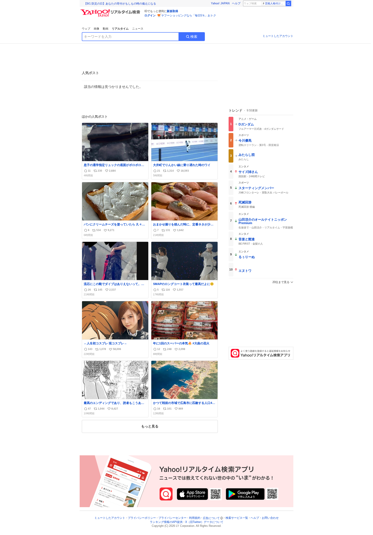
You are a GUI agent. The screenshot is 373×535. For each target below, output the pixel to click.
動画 (105, 28)
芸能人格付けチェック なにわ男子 (275, 3)
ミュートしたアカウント (277, 36)
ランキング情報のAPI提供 (166, 522)
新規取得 (172, 11)
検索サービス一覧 (237, 518)
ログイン (150, 15)
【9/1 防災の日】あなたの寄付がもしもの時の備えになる (120, 3)
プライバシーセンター (172, 518)
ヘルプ (236, 3)
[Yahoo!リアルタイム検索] (111, 10)
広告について (211, 518)
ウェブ (86, 28)
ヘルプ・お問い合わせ (265, 518)
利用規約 (194, 518)
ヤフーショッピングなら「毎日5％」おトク (188, 15)
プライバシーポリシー (142, 518)
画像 (96, 28)
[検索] (288, 3)
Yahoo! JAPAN (220, 3)
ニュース (137, 28)
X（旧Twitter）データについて (204, 522)
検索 (193, 36)
